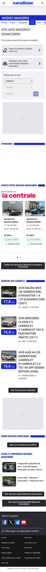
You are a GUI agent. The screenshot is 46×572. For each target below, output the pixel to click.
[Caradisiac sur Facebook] (5, 523)
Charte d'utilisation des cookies (11, 558)
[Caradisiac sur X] (11, 523)
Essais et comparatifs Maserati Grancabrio (16, 455)
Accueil (4, 23)
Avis (32, 23)
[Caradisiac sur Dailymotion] (17, 523)
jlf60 (23, 341)
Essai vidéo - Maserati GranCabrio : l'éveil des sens (30, 479)
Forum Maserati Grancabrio (15, 436)
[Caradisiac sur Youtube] (23, 523)
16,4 (9, 332)
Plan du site (28, 547)
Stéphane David (28, 375)
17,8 (9, 301)
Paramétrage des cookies (33, 558)
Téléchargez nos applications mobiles (21, 531)
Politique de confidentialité (32, 553)
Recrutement (6, 547)
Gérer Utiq (5, 563)
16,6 (9, 366)
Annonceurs (28, 537)
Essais (12, 23)
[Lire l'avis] (8, 298)
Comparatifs (23, 23)
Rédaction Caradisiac (8, 542)
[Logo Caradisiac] (23, 5)
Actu (39, 23)
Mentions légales (7, 553)
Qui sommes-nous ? (31, 542)
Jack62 (25, 307)
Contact (4, 537)
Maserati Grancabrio (15, 18)
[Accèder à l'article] (9, 467)
